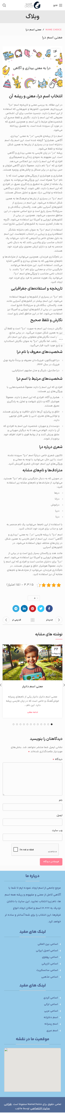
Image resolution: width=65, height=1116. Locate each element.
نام (60, 800)
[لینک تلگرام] (15, 608)
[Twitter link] (40, 608)
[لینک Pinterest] (32, 608)
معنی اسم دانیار (32, 686)
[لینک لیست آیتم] (32, 944)
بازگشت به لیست (32, 619)
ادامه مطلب (32, 712)
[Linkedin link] (24, 608)
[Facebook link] (49, 608)
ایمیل (59, 815)
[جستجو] (4, 5)
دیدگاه (57, 759)
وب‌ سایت (57, 830)
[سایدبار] (60, 339)
